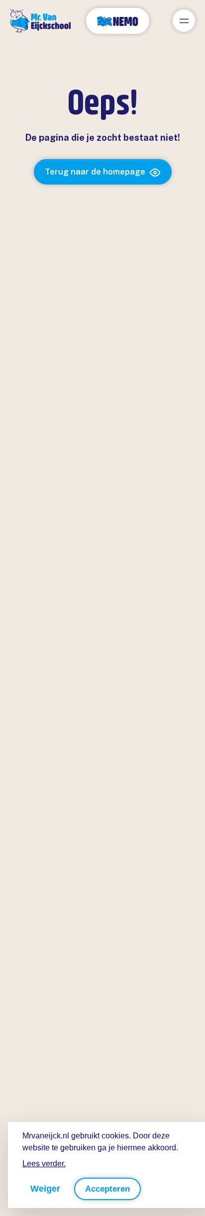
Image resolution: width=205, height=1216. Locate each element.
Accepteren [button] (107, 1189)
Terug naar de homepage (95, 172)
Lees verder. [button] (44, 1163)
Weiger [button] (45, 1189)
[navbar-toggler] (184, 20)
